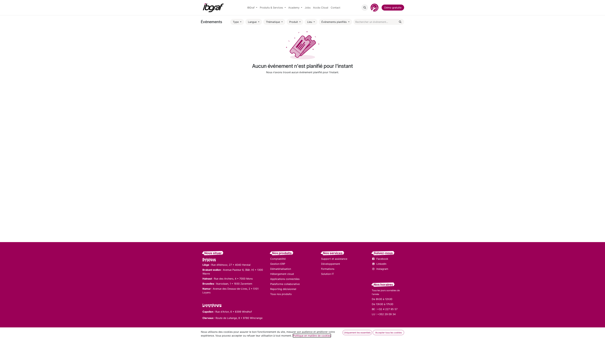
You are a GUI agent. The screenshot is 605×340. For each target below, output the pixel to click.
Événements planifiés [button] (334, 21)
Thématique (273, 21)
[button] (364, 7)
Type (236, 21)
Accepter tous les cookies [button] (388, 332)
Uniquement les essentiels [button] (357, 332)
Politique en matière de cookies (312, 335)
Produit (294, 21)
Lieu (310, 21)
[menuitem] (252, 7)
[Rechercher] (400, 22)
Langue (252, 21)
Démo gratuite (392, 7)
